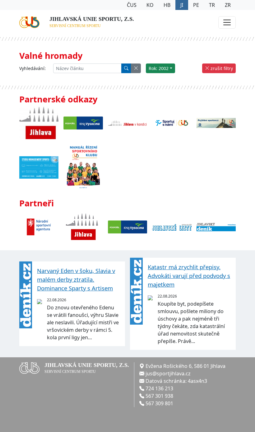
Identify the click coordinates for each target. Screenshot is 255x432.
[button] (136, 68)
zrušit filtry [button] (221, 68)
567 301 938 (159, 395)
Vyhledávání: (32, 68)
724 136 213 (159, 388)
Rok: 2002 (159, 68)
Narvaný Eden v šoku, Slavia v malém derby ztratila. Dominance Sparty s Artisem (76, 279)
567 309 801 (159, 403)
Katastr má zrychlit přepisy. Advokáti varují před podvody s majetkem (189, 275)
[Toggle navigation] (227, 22)
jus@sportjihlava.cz (168, 373)
